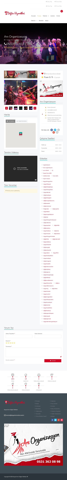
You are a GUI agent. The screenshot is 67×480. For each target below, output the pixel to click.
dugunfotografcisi (47, 181)
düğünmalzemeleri (48, 280)
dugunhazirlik (46, 264)
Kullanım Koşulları (56, 411)
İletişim (46, 20)
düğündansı (57, 233)
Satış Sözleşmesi (55, 408)
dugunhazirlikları (47, 308)
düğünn (57, 283)
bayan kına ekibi (47, 173)
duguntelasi (46, 211)
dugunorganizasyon (48, 214)
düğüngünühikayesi (48, 313)
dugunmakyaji (47, 258)
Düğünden (46, 209)
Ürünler (58, 16)
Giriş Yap (49, 1)
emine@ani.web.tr (52, 110)
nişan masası (46, 178)
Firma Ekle (59, 1)
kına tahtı (55, 176)
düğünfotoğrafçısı (48, 187)
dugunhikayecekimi (48, 299)
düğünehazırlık (47, 250)
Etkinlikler (41, 20)
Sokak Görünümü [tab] (22, 121)
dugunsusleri (46, 294)
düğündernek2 (56, 239)
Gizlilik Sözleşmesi (56, 414)
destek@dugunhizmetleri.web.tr (15, 415)
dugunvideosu (47, 242)
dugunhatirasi (47, 231)
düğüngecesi (46, 272)
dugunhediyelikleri (48, 255)
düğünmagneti (47, 261)
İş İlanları (53, 16)
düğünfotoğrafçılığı (48, 275)
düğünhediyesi (47, 195)
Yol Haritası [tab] (11, 121)
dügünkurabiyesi (47, 302)
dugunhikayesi (47, 184)
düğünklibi (56, 225)
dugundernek (46, 192)
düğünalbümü (47, 222)
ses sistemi (46, 170)
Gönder (54, 360)
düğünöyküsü (46, 269)
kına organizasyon (47, 167)
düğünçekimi (55, 209)
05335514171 (51, 112)
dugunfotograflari (48, 189)
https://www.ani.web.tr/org (54, 115)
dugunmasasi (46, 233)
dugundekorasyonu (48, 286)
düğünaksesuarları (48, 266)
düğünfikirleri (46, 277)
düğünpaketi (46, 203)
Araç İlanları (54, 403)
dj (52, 170)
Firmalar (39, 16)
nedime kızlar (46, 176)
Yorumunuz (9, 346)
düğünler (45, 217)
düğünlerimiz (46, 305)
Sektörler (33, 20)
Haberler (45, 16)
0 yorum (57, 77)
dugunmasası (46, 291)
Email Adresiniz (38, 333)
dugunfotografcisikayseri (49, 220)
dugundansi (46, 253)
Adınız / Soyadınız (10, 333)
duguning (45, 288)
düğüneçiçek (46, 316)
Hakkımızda (39, 411)
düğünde (56, 231)
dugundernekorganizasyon (50, 321)
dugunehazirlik (47, 244)
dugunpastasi (46, 225)
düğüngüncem (47, 319)
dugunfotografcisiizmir (49, 236)
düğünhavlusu (47, 310)
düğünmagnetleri (47, 297)
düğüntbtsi (54, 288)
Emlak (37, 403)
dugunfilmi (56, 253)
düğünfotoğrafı (47, 198)
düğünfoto (46, 239)
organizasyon (46, 165)
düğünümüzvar (47, 206)
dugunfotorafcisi (47, 283)
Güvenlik (38, 414)
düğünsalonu (46, 228)
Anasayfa (33, 16)
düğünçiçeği (46, 247)
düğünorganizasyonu (48, 200)
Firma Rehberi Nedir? (41, 416)
